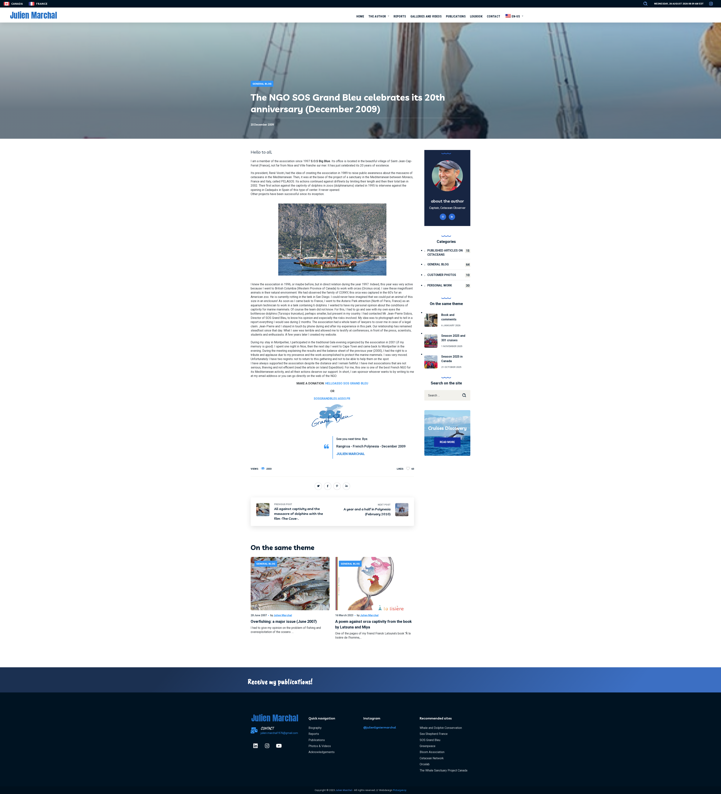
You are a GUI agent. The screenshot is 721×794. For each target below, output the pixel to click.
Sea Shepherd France (434, 734)
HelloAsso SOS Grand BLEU (346, 383)
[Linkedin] (255, 746)
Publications (316, 740)
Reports (313, 734)
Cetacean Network (432, 758)
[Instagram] (267, 746)
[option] (290, 602)
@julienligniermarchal (379, 727)
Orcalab (425, 764)
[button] (643, 4)
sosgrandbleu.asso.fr (332, 398)
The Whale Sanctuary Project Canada (443, 770)
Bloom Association (432, 752)
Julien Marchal (283, 615)
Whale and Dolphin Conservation (441, 728)
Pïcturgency (399, 790)
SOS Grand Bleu (430, 740)
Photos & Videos (319, 746)
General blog (262, 83)
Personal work (448, 285)
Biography (315, 728)
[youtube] (279, 746)
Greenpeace (427, 746)
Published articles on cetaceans (448, 252)
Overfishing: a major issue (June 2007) (284, 621)
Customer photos (448, 275)
